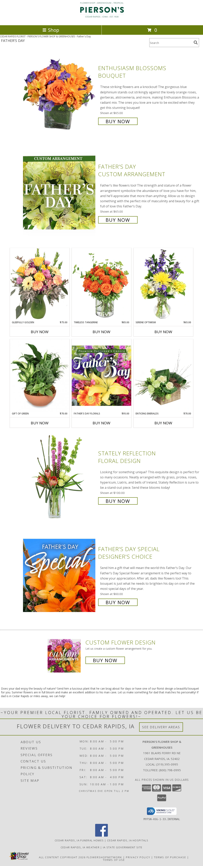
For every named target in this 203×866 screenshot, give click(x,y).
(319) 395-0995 (167, 764)
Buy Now (118, 121)
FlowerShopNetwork (104, 857)
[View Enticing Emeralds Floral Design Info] (163, 375)
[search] (195, 42)
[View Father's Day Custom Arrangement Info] (59, 193)
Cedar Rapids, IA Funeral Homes (79, 840)
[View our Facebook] (101, 835)
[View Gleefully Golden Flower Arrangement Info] (39, 284)
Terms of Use (114, 860)
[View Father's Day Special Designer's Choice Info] (59, 575)
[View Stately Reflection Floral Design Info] (59, 477)
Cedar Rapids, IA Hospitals (127, 840)
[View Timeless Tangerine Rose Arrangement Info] (101, 284)
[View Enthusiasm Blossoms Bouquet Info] (59, 94)
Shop (53, 30)
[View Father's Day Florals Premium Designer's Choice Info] (101, 375)
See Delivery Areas (161, 727)
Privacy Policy (138, 857)
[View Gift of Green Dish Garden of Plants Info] (39, 375)
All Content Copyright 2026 (62, 857)
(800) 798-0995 (170, 770)
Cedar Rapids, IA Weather (80, 847)
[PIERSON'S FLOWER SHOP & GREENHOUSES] (101, 19)
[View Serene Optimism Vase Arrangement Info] (163, 284)
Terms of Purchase (170, 857)
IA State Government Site (122, 847)
